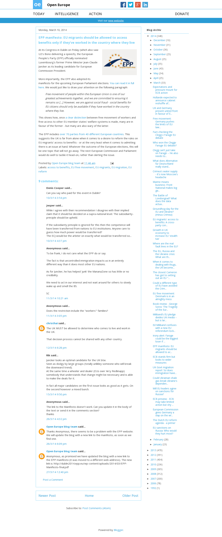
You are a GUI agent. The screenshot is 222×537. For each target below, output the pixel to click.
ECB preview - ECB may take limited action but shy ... (163, 401)
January (158, 444)
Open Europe (58, 4)
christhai (52, 323)
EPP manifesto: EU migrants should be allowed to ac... (165, 349)
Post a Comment (53, 479)
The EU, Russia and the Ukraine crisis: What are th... (164, 254)
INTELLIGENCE (67, 13)
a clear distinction (76, 117)
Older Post (130, 495)
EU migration (119, 167)
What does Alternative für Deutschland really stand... (165, 163)
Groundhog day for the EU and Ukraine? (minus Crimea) (165, 211)
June (156, 68)
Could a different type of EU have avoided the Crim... (165, 285)
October (158, 49)
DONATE (182, 13)
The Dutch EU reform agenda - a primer (165, 421)
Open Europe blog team (61, 426)
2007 (154, 478)
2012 (154, 455)
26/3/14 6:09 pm (56, 443)
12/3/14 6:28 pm (56, 347)
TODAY (38, 13)
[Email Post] (111, 163)
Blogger (118, 530)
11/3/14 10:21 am (57, 298)
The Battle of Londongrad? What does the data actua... (165, 200)
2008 (154, 473)
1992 (154, 488)
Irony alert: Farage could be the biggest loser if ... (165, 338)
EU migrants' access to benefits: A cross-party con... (165, 222)
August (157, 59)
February (158, 439)
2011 (154, 459)
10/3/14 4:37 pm (56, 240)
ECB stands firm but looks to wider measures (164, 359)
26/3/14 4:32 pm (56, 419)
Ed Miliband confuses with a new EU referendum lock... (165, 328)
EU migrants (102, 167)
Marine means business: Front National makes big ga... (165, 186)
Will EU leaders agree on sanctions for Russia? (164, 391)
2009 (154, 469)
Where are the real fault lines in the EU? (165, 245)
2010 (154, 464)
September (159, 54)
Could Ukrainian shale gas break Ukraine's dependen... (165, 380)
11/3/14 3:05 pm (56, 315)
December (159, 40)
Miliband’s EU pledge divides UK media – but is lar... (165, 317)
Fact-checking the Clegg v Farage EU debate (164, 134)
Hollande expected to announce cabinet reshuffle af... (165, 100)
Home (89, 495)
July (155, 63)
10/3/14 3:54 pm (56, 197)
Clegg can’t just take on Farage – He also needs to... (165, 153)
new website (116, 20)
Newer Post (47, 495)
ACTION (95, 13)
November (159, 44)
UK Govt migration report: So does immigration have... (165, 370)
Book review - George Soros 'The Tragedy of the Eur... (165, 306)
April (156, 78)
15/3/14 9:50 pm (56, 394)
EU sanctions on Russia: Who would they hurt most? (165, 430)
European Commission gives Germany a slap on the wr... (165, 412)
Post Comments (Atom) (96, 508)
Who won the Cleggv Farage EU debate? (165, 144)
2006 (154, 483)
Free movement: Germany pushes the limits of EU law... (163, 123)
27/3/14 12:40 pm (57, 472)
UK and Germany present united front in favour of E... (165, 111)
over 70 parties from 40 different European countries (92, 134)
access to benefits (59, 167)
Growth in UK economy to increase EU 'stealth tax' (165, 234)
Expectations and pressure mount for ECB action (165, 89)
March (157, 82)
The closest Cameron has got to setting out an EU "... (165, 275)
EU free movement (82, 167)
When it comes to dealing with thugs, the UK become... (164, 264)
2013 (154, 450)
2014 (154, 36)
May (156, 73)
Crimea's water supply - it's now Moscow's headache (165, 174)
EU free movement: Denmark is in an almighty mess (164, 296)
